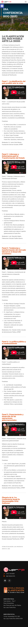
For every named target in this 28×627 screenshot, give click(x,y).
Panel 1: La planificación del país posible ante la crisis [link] (13, 82)
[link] (2, 6)
